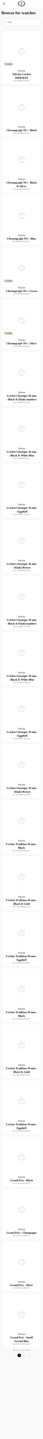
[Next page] (29, 1355)
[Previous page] (14, 1355)
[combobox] (23, 22)
